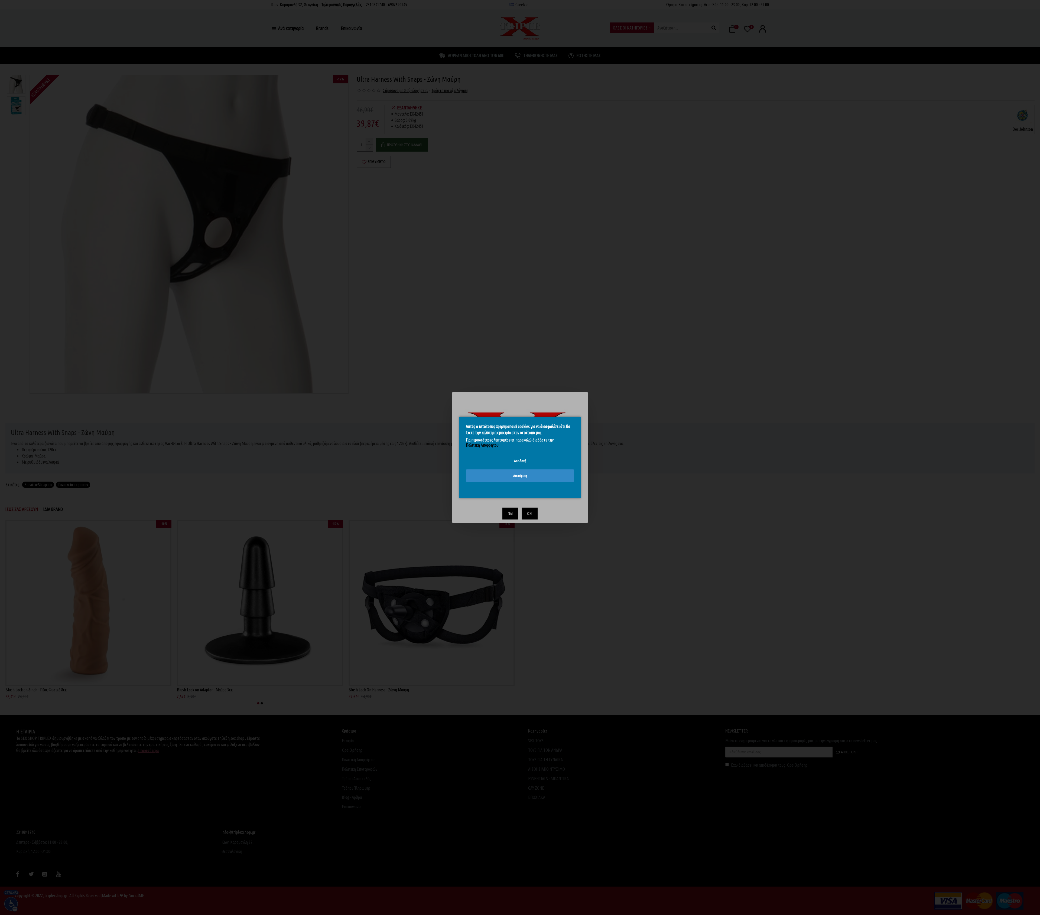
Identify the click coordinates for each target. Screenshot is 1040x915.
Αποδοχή (520, 461)
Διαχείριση (520, 476)
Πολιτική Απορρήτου (482, 445)
